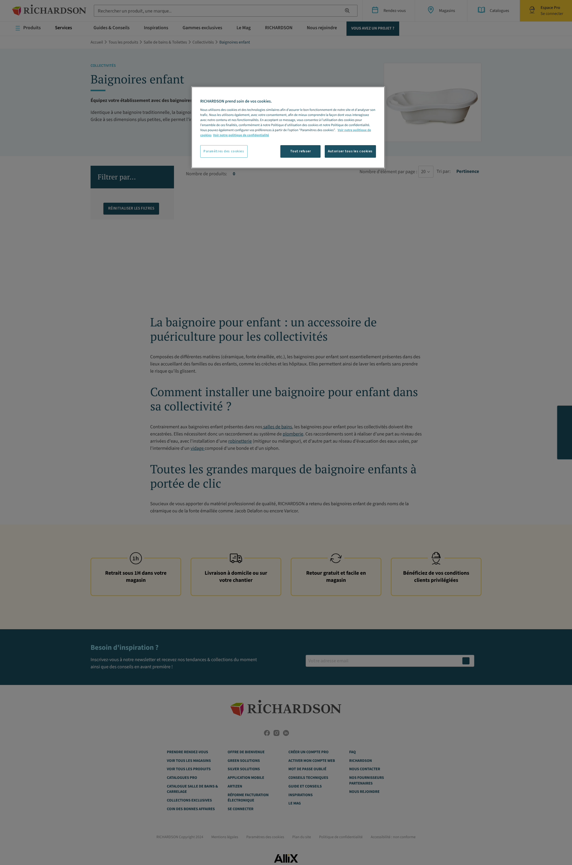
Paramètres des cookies (223, 151)
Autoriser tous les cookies (350, 151)
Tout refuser (300, 151)
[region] (288, 127)
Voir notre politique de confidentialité (241, 135)
